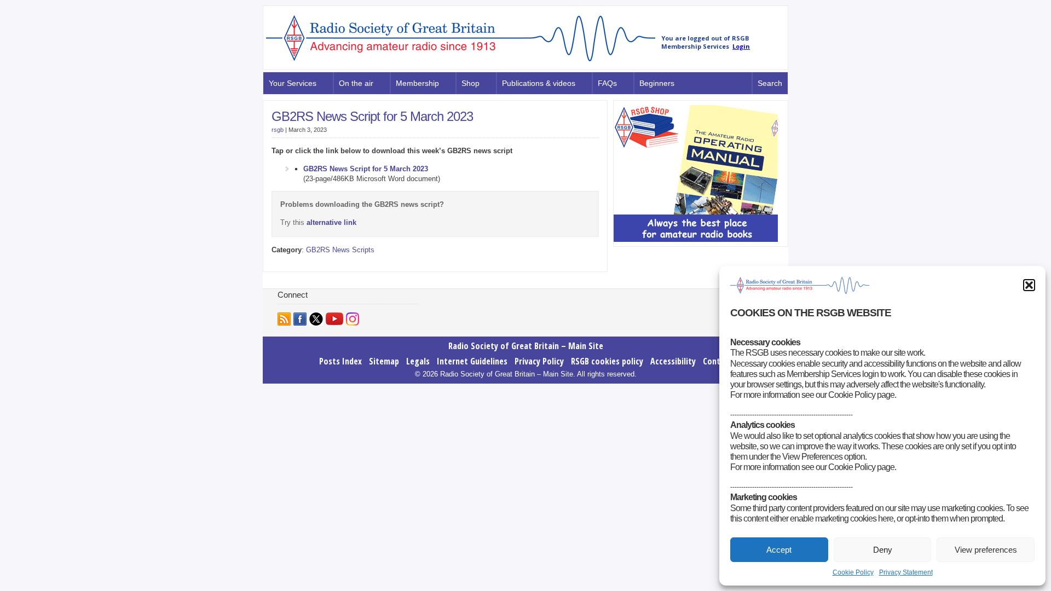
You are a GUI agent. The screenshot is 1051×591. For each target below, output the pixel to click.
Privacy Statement (906, 572)
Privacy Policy (539, 361)
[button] (1029, 285)
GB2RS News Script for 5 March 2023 (372, 116)
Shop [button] (470, 83)
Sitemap (384, 361)
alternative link (331, 222)
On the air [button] (356, 83)
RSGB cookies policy (607, 361)
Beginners (656, 83)
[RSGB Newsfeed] (284, 319)
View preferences (986, 549)
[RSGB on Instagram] (352, 319)
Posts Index (340, 361)
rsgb (278, 129)
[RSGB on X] (316, 319)
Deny (882, 549)
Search (770, 83)
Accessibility (673, 361)
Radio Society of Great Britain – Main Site (525, 346)
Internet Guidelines (472, 361)
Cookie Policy (853, 572)
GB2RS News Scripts (340, 250)
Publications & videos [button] (538, 83)
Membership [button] (417, 83)
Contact (717, 361)
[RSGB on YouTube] (334, 318)
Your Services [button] (292, 83)
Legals (418, 361)
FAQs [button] (607, 83)
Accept (779, 549)
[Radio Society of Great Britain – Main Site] (460, 62)
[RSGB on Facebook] (300, 319)
